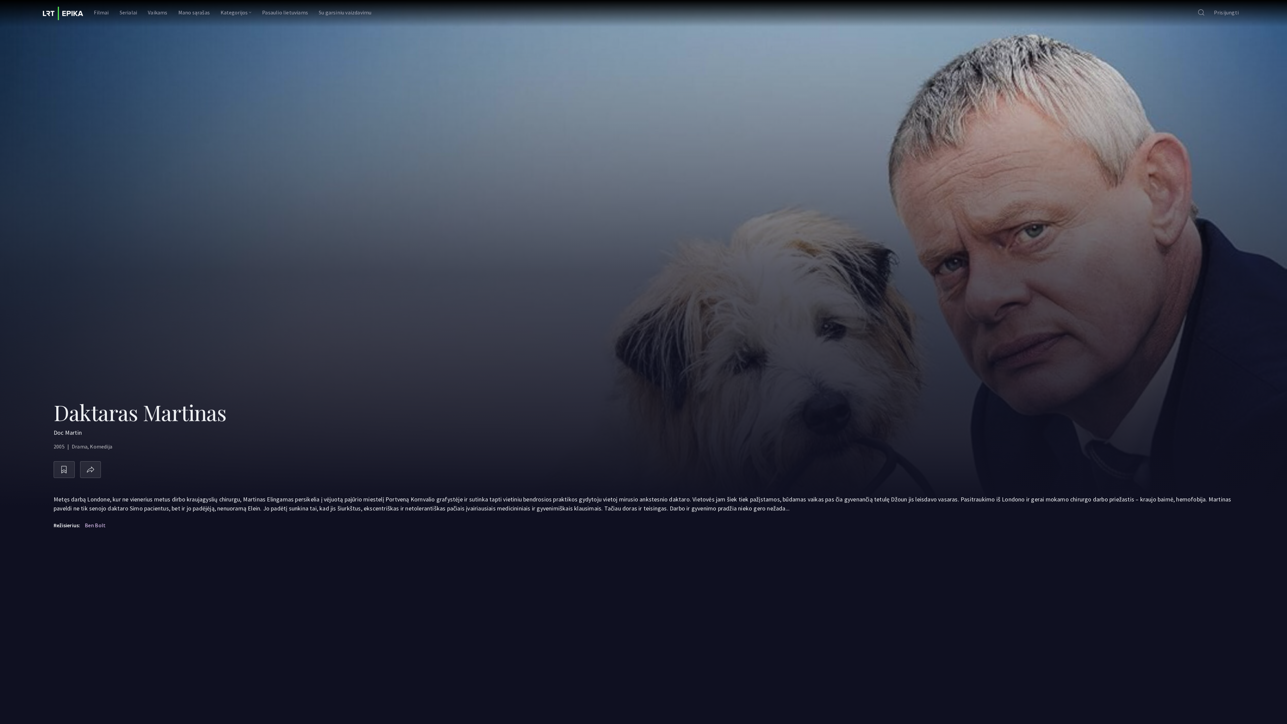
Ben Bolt (95, 525)
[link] (63, 13)
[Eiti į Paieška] (1201, 13)
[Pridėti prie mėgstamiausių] (64, 469)
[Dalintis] (90, 469)
